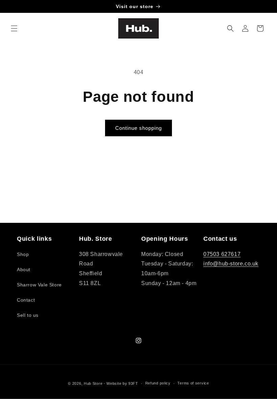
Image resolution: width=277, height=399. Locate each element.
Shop (23, 254)
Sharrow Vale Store (39, 284)
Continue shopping (138, 128)
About (23, 269)
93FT (133, 383)
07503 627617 (222, 254)
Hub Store (93, 383)
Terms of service (193, 383)
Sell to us (28, 315)
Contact (26, 300)
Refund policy (158, 383)
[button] (14, 28)
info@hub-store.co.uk (230, 263)
